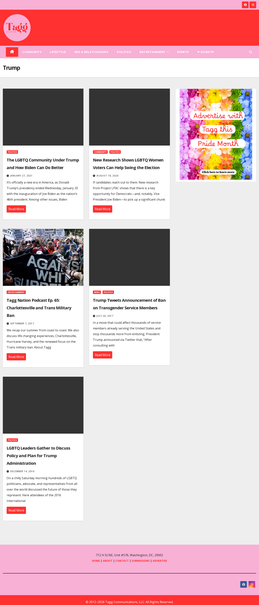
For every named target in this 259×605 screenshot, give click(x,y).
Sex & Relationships (91, 52)
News (97, 292)
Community (32, 52)
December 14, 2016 (22, 471)
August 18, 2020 (108, 175)
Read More (16, 209)
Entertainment (153, 52)
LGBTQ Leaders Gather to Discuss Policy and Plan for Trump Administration (38, 455)
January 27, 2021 (21, 175)
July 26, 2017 (105, 315)
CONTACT (122, 560)
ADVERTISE (160, 560)
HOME (96, 560)
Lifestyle (58, 52)
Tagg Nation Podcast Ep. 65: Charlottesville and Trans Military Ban (39, 307)
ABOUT (107, 560)
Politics (124, 52)
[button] (250, 52)
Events (183, 52)
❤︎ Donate (205, 52)
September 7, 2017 (22, 323)
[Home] (12, 52)
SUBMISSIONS (141, 560)
